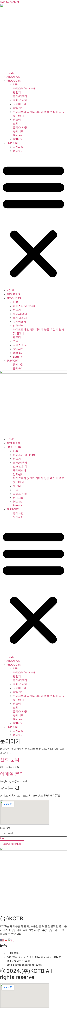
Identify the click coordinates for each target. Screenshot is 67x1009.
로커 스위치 (20, 100)
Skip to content (9, 2)
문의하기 (18, 150)
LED (15, 84)
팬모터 (17, 119)
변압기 (17, 92)
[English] (2, 940)
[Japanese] (6, 940)
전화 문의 (9, 759)
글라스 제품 (20, 127)
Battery (17, 139)
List (2, 838)
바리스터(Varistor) (24, 88)
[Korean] (11, 940)
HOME (10, 72)
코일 (15, 123)
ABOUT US (13, 76)
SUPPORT (13, 143)
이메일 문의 (12, 774)
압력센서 (18, 107)
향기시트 (18, 131)
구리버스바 (19, 104)
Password (5, 828)
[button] (33, 220)
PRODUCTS (14, 80)
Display (17, 135)
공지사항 (18, 146)
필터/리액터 (20, 96)
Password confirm (12, 843)
